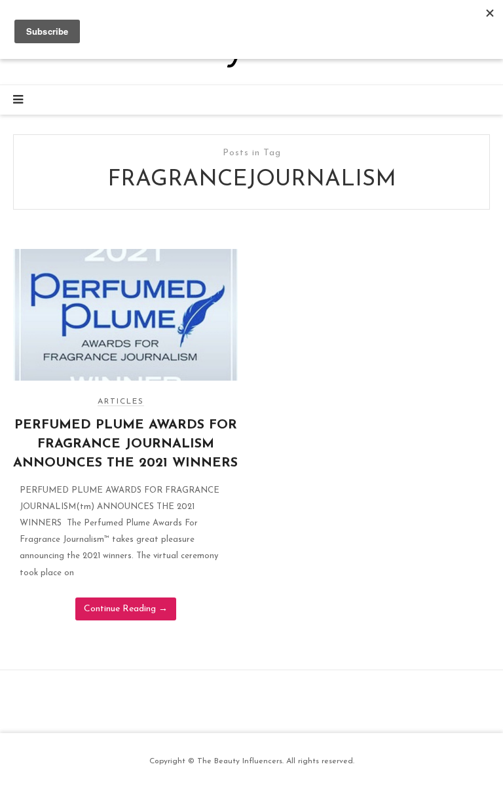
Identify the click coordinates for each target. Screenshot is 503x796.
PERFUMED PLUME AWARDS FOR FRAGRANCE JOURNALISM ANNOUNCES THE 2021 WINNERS (125, 444)
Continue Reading (126, 609)
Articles (121, 402)
